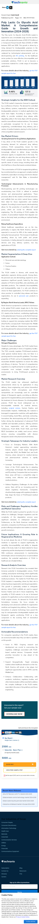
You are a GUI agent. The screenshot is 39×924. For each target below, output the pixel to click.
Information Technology (8, 828)
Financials (4, 848)
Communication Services (9, 840)
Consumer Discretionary (8, 825)
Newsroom (24, 871)
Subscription (5, 868)
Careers (3, 877)
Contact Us (4, 871)
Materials (4, 834)
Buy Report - (11, 739)
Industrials (4, 837)
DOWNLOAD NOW (14, 714)
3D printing (20, 56)
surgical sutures (14, 408)
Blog (22, 868)
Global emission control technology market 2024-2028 (19, 797)
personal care (24, 296)
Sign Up (19, 892)
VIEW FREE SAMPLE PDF (14, 770)
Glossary (4, 874)
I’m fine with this (30, 921)
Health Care (5, 831)
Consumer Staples (7, 822)
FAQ (21, 874)
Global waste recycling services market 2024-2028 (18, 801)
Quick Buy (10, 764)
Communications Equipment (10, 851)
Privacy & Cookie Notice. (23, 917)
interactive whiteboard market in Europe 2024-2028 (18, 804)
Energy (3, 845)
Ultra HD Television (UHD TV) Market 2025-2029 (17, 794)
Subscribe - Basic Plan (13, 750)
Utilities (3, 843)
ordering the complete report (26, 250)
